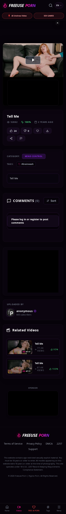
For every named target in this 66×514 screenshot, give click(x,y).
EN (57, 5)
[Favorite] (37, 131)
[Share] (11, 138)
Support (33, 449)
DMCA (49, 443)
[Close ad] (57, 23)
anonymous (24, 311)
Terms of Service (13, 443)
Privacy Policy (34, 443)
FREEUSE (22, 5)
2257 (59, 443)
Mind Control (34, 156)
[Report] (21, 138)
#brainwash (27, 164)
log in (22, 219)
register (34, 219)
